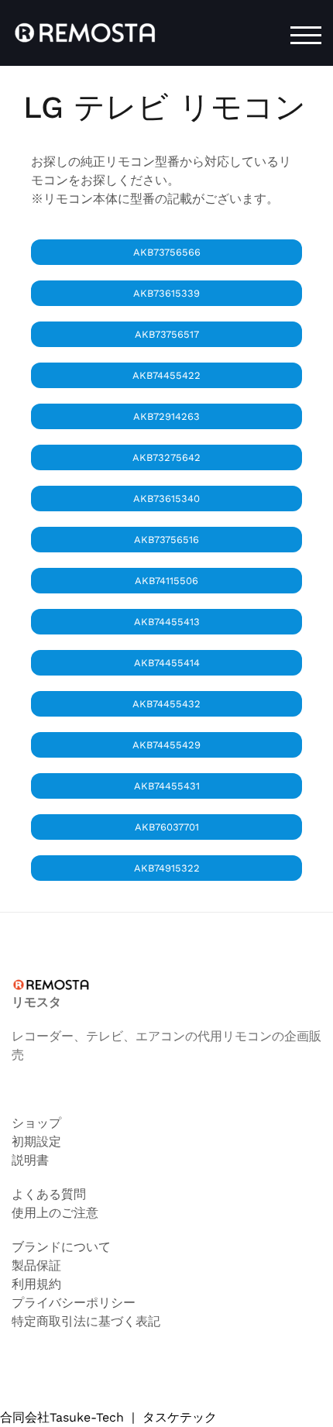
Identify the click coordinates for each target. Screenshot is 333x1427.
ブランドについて (61, 1247)
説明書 (30, 1160)
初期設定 (36, 1141)
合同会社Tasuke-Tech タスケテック (108, 1417)
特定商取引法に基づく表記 (86, 1321)
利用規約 (36, 1284)
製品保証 (36, 1265)
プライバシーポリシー (74, 1302)
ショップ (36, 1123)
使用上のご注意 (55, 1212)
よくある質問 (49, 1194)
